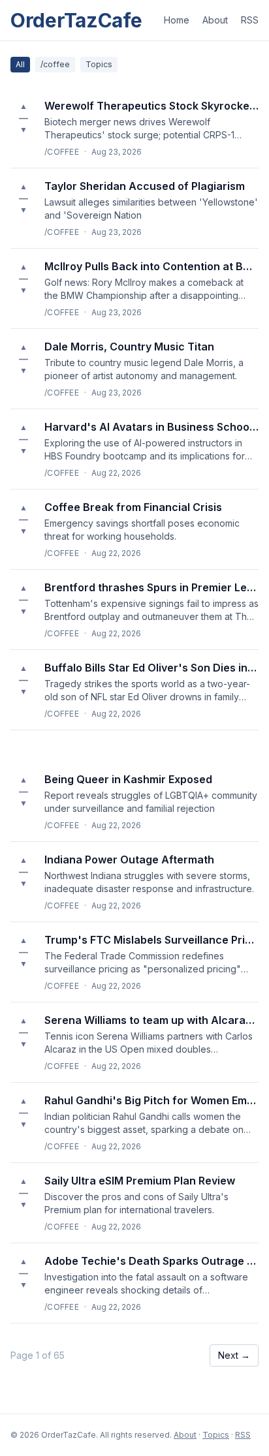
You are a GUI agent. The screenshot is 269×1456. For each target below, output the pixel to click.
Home (176, 19)
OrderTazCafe (76, 20)
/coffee (55, 64)
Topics (99, 64)
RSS (250, 19)
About (215, 19)
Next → (234, 1355)
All (20, 64)
